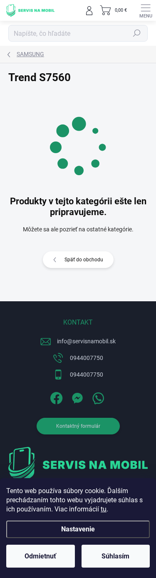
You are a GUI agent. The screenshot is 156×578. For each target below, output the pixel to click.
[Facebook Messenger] (76, 396)
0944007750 (86, 358)
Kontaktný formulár (78, 426)
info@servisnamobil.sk (86, 341)
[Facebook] (55, 396)
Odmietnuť (40, 556)
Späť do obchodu (83, 260)
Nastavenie (78, 529)
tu (103, 509)
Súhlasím (115, 556)
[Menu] (145, 10)
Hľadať (137, 33)
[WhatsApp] (96, 396)
